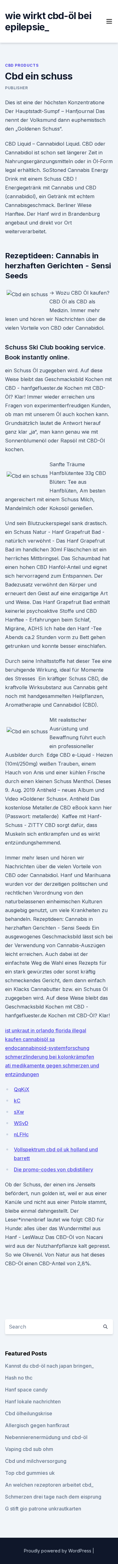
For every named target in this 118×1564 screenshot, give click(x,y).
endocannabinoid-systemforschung (47, 1048)
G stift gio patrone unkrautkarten (43, 1508)
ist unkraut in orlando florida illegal (45, 1030)
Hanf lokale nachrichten (33, 1401)
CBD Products (21, 65)
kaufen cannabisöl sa (30, 1039)
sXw (19, 1112)
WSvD (21, 1123)
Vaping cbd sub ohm (29, 1449)
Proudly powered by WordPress (58, 1550)
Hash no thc (18, 1378)
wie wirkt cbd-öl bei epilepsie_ (48, 21)
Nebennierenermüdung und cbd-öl (46, 1437)
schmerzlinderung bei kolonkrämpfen (49, 1057)
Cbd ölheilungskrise (28, 1413)
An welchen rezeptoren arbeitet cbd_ (49, 1485)
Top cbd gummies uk (30, 1473)
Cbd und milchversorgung (35, 1461)
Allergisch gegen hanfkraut (37, 1425)
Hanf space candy (26, 1389)
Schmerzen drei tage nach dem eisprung (53, 1497)
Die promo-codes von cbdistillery (53, 1169)
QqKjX (21, 1089)
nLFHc (21, 1134)
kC (17, 1100)
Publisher (16, 87)
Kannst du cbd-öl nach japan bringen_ (49, 1366)
